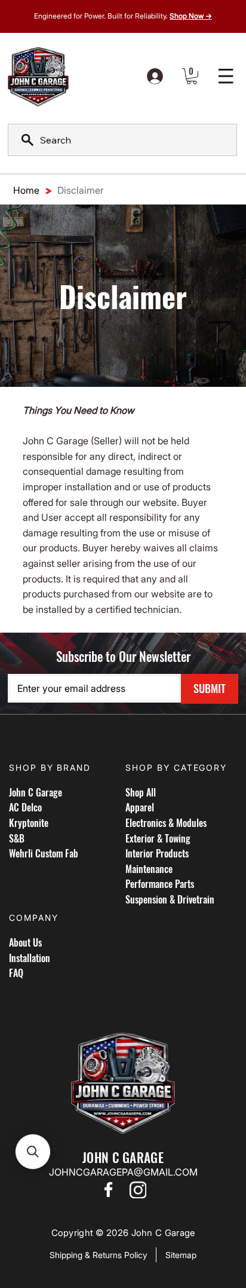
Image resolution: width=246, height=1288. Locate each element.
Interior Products (157, 853)
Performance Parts (159, 884)
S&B (16, 838)
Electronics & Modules (166, 823)
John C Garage (35, 792)
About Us (25, 942)
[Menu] (226, 76)
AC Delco (25, 807)
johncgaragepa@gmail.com (123, 1172)
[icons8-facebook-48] (108, 1189)
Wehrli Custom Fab (43, 853)
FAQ (16, 973)
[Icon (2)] (138, 1189)
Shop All (140, 792)
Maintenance (149, 869)
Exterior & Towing (157, 838)
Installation (29, 958)
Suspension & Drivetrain (169, 899)
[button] (191, 76)
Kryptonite (28, 823)
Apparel (139, 807)
